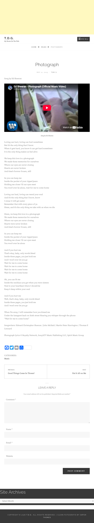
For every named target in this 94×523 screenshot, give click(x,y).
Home (34, 47)
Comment (11, 399)
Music (44, 47)
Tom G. (54, 72)
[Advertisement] (47, 17)
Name (9, 429)
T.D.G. (9, 38)
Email (9, 443)
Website (9, 456)
